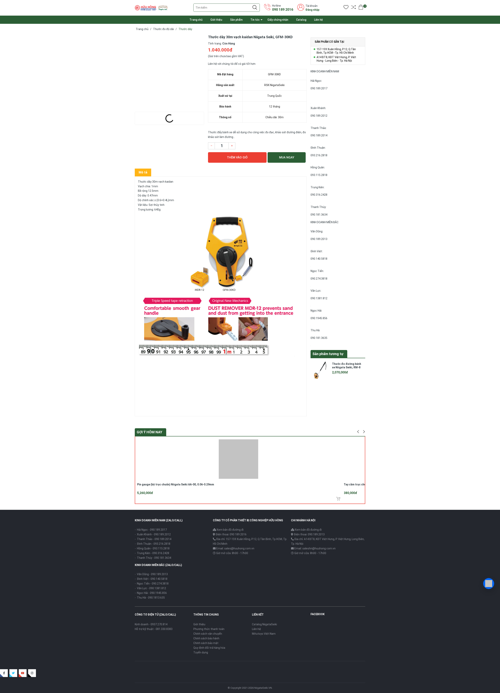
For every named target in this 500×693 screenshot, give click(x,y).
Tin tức (255, 19)
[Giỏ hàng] (360, 8)
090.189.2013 (319, 239)
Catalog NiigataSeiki (264, 624)
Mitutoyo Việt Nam (264, 633)
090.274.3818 (319, 278)
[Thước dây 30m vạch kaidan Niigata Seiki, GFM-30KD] (169, 72)
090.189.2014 (319, 135)
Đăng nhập (312, 9)
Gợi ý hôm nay (149, 432)
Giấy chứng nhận (277, 19)
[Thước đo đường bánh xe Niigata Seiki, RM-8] (320, 370)
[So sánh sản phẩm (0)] (353, 8)
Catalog (301, 19)
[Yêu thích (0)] (346, 8)
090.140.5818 (319, 258)
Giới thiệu (216, 19)
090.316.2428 (319, 194)
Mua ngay (286, 157)
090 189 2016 (282, 9)
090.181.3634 (319, 214)
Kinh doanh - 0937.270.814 (151, 624)
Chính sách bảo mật (205, 643)
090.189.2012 (319, 115)
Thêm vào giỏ (237, 157)
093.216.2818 (319, 155)
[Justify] (255, 8)
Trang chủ (196, 19)
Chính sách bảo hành (206, 638)
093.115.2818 (319, 175)
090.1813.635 (156, 597)
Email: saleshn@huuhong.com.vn (315, 548)
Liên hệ (318, 19)
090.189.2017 (319, 88)
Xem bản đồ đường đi (230, 529)
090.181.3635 (319, 337)
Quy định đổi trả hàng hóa (209, 647)
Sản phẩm (236, 19)
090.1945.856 (319, 318)
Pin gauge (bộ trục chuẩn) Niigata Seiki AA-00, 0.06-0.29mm (175, 484)
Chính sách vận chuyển (207, 633)
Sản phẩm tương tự (327, 354)
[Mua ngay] (338, 499)
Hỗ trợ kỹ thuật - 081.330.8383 (153, 629)
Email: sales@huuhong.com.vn (235, 548)
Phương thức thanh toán (208, 629)
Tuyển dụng (200, 652)
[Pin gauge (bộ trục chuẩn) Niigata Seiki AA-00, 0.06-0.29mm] (238, 458)
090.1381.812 (319, 298)
